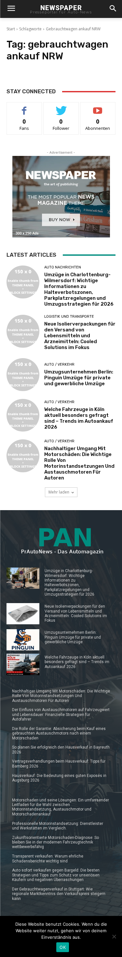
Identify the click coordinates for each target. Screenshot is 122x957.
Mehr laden (58, 492)
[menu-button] (11, 9)
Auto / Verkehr (59, 364)
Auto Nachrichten (62, 267)
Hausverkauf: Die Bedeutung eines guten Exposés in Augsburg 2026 (59, 777)
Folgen (61, 107)
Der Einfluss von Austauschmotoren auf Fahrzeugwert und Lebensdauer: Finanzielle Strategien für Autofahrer (61, 714)
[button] (113, 9)
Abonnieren (98, 107)
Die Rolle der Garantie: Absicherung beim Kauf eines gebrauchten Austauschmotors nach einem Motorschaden (59, 733)
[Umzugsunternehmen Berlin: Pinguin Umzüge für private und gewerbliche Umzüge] (23, 374)
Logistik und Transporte (69, 316)
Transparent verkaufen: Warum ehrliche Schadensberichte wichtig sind (47, 858)
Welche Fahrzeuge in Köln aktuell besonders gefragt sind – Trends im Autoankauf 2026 (78, 418)
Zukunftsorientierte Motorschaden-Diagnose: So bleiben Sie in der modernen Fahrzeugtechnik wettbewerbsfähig (55, 842)
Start (11, 29)
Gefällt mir (24, 107)
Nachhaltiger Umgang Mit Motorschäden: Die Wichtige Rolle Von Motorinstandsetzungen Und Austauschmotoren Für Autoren (79, 463)
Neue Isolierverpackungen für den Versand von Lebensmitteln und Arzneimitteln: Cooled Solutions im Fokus (79, 335)
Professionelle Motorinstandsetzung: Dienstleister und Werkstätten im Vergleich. (57, 825)
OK (63, 947)
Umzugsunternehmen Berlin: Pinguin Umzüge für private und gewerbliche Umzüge (78, 378)
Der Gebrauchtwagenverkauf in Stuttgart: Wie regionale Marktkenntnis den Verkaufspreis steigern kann (58, 894)
